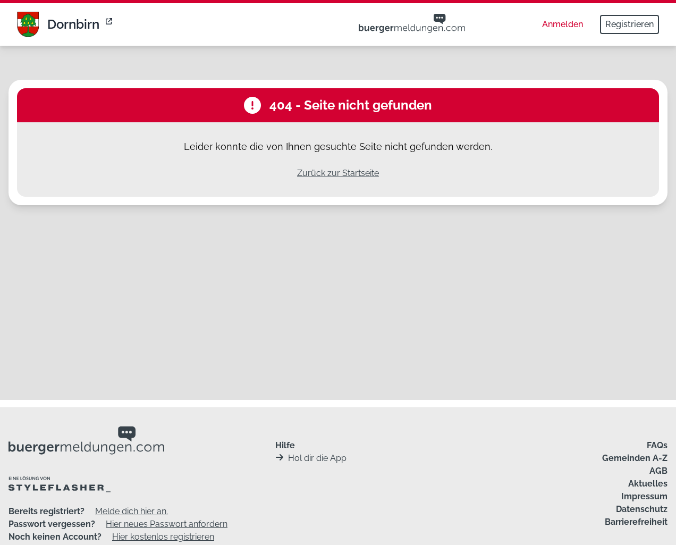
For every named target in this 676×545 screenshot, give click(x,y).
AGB (658, 471)
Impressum (644, 496)
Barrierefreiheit (636, 522)
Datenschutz (641, 509)
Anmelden (562, 24)
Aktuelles (647, 484)
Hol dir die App (317, 458)
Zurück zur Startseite (338, 173)
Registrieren (629, 24)
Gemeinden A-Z (634, 458)
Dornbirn (73, 24)
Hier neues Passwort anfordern (166, 524)
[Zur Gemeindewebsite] (110, 24)
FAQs (657, 445)
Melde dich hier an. (131, 511)
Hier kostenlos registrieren (163, 537)
